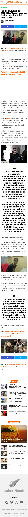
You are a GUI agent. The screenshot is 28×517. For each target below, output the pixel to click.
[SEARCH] (26, 2)
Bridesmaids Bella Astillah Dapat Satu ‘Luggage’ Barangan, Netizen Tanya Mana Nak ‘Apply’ (17, 393)
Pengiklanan (15, 513)
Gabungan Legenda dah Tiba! (16, 458)
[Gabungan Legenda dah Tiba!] (4, 460)
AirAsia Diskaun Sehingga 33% (16, 465)
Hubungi (22, 513)
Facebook (12, 48)
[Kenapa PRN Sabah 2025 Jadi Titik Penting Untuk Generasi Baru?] (4, 453)
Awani (8, 118)
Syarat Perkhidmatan (10, 515)
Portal (6, 162)
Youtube (18, 48)
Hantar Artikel (7, 513)
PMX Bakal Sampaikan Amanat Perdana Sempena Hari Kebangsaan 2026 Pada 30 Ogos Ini (17, 387)
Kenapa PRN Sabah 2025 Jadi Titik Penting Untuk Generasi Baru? (17, 452)
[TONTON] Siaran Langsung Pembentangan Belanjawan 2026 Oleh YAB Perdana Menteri (17, 447)
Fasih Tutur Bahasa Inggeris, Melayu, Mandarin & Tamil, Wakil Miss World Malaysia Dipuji (17, 400)
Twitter (23, 48)
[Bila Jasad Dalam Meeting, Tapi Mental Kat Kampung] (14, 434)
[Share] (7, 26)
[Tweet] (20, 26)
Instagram (6, 51)
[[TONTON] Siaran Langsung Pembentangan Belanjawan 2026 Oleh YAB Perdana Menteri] (4, 447)
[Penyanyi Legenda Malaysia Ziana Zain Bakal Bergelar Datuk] (4, 413)
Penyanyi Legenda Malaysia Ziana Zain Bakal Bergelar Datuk (17, 412)
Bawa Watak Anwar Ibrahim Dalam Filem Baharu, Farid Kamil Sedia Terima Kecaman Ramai (13, 334)
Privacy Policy (20, 515)
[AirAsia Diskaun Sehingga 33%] (4, 466)
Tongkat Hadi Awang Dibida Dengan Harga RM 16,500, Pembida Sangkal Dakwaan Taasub (18, 406)
